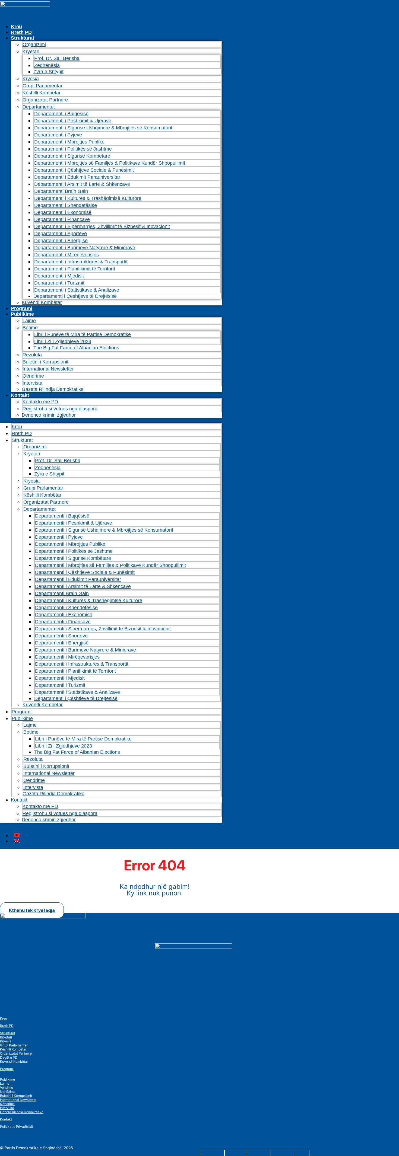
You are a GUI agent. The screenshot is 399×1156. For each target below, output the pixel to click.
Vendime (6, 1087)
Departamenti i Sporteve (60, 233)
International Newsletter (48, 369)
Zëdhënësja (47, 65)
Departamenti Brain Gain (61, 191)
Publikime (22, 314)
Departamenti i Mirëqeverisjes (66, 254)
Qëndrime (33, 376)
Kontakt (20, 395)
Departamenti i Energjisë (61, 240)
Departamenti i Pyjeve (58, 135)
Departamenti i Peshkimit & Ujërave (72, 120)
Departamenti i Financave (62, 219)
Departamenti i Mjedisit (59, 276)
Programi (21, 308)
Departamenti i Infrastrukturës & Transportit (81, 261)
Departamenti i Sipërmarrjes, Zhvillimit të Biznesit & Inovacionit (102, 226)
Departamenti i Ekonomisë (62, 212)
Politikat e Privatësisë (16, 1127)
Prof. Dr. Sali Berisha (57, 58)
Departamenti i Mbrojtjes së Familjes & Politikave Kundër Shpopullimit (109, 163)
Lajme (29, 320)
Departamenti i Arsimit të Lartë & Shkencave (82, 184)
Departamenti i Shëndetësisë (65, 205)
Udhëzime (7, 1092)
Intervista (32, 383)
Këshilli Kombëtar (42, 92)
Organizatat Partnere (45, 100)
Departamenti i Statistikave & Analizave (76, 290)
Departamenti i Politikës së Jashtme (73, 149)
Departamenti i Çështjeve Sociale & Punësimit (84, 170)
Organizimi (34, 44)
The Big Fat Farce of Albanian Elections (76, 347)
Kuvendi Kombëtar (42, 302)
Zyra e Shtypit (48, 71)
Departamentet (39, 107)
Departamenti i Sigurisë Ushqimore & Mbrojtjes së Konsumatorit (103, 127)
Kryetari (6, 1037)
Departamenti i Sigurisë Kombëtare (72, 156)
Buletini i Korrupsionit (45, 362)
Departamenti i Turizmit (59, 283)
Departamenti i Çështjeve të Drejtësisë (75, 296)
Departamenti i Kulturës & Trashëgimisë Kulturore (87, 198)
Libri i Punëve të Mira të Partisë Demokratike (82, 334)
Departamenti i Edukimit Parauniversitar (77, 177)
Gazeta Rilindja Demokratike (53, 389)
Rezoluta (32, 354)
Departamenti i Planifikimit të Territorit (74, 269)
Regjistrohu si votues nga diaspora (60, 408)
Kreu (16, 26)
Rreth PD (21, 32)
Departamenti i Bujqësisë (61, 113)
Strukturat (7, 1033)
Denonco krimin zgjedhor (49, 415)
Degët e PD (8, 1057)
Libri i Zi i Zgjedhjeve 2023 (62, 341)
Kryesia (31, 78)
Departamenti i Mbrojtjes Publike (69, 142)
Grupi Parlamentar (42, 85)
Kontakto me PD (40, 401)
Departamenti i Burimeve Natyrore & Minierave (84, 247)
